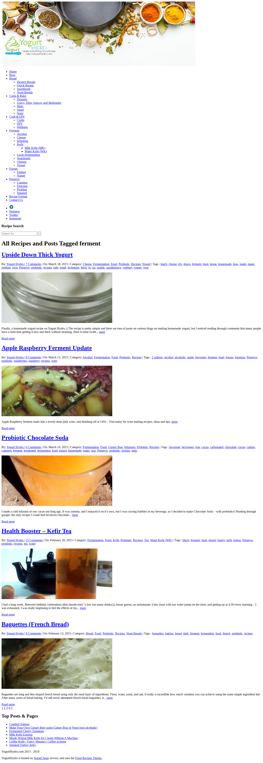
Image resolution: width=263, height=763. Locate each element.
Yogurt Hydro (15, 264)
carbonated (216, 447)
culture (251, 447)
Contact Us (16, 200)
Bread (13, 78)
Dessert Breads (26, 82)
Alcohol (22, 134)
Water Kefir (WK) (36, 151)
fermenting (43, 450)
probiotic (36, 267)
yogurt (138, 267)
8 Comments (33, 357)
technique (73, 267)
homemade (224, 264)
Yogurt (21, 165)
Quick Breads (25, 85)
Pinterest (14, 211)
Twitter (13, 215)
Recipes (136, 264)
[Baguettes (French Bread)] (57, 687)
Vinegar (22, 161)
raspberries (20, 360)
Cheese (21, 137)
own (15, 267)
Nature (21, 175)
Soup (20, 113)
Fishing (21, 172)
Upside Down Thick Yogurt (37, 254)
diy (180, 264)
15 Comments (34, 540)
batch (164, 264)
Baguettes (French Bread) (35, 624)
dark (185, 633)
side (55, 267)
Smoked (22, 193)
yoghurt (127, 267)
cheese (173, 264)
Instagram (15, 218)
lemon (237, 540)
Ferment (14, 130)
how (235, 264)
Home (13, 71)
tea (25, 543)
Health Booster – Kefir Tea (36, 530)
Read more (8, 338)
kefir (229, 540)
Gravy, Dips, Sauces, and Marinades (39, 102)
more (102, 332)
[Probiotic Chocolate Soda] (57, 505)
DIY (20, 123)
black (186, 540)
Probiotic (124, 264)
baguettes (157, 633)
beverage (200, 357)
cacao (205, 447)
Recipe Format (18, 196)
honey (221, 540)
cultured (6, 450)
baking (169, 633)
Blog (12, 75)
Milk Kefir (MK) (35, 148)
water (32, 543)
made (243, 264)
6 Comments (33, 447)
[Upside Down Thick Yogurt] (57, 322)
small (63, 267)
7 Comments (33, 264)
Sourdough (23, 89)
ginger (63, 450)
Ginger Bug (115, 447)
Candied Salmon (19, 724)
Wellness (22, 127)
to (89, 267)
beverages (188, 447)
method (6, 267)
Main (20, 106)
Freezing (22, 186)
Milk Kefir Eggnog (21, 734)
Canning (22, 182)
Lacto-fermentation (28, 154)
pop (93, 450)
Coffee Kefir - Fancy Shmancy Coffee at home (37, 741)
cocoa (241, 447)
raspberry (34, 360)
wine (54, 360)
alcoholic (180, 357)
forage (229, 357)
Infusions (22, 141)
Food (114, 264)
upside (101, 267)
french (226, 633)
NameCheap (41, 758)
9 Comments (33, 633)
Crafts (20, 120)
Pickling (22, 189)
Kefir (20, 144)
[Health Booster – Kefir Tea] (57, 598)
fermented (30, 450)
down (186, 264)
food (205, 264)
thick (84, 267)
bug (197, 447)
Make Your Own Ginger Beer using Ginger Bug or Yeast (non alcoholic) (53, 727)
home (213, 264)
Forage (13, 168)
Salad (20, 109)
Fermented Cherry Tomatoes (26, 731)
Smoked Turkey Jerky (22, 745)
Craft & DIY (17, 116)
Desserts (22, 99)
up (93, 267)
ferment (196, 264)
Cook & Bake (17, 95)
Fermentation (101, 264)
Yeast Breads (25, 92)
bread (178, 633)
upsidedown (113, 267)
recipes (47, 267)
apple (190, 357)
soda (134, 450)
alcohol (168, 357)
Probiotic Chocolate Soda (35, 437)
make (251, 264)
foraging (240, 357)
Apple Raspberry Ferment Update (47, 347)
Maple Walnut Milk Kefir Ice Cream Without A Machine (43, 738)
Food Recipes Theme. (88, 758)
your (146, 267)
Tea (146, 540)
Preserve (14, 179)
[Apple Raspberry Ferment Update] (57, 415)
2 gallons (157, 357)
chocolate (230, 447)
